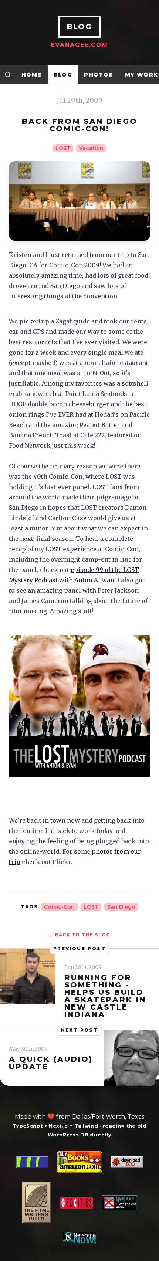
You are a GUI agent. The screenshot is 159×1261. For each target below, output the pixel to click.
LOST (62, 148)
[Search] (8, 74)
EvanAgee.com (79, 44)
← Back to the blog (80, 935)
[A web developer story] (79, 1197)
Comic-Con (59, 907)
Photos (98, 74)
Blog (63, 74)
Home (31, 74)
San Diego (121, 907)
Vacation (91, 148)
